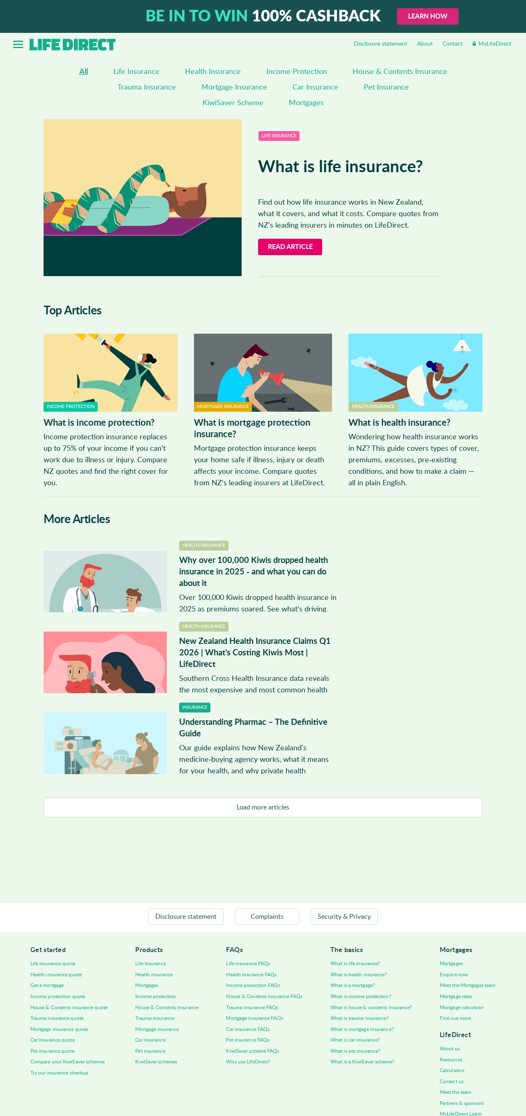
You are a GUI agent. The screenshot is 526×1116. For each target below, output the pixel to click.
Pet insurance (150, 1051)
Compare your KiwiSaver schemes (67, 1061)
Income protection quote (57, 996)
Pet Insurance (386, 87)
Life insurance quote (52, 963)
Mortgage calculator (462, 1007)
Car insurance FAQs (248, 1029)
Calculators (452, 1070)
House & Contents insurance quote (69, 1007)
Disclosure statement (380, 44)
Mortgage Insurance (234, 87)
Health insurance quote (56, 974)
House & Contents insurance (166, 1007)
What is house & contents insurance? (371, 1007)
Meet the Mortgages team (468, 985)
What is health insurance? (358, 974)
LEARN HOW (428, 16)
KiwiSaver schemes (156, 1061)
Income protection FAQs (253, 985)
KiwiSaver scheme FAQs (252, 1051)
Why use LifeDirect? (248, 1061)
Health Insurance (213, 72)
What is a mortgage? (352, 985)
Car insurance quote (52, 1040)
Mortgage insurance (157, 1029)
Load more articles (263, 807)
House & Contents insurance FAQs (264, 996)
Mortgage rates (456, 996)
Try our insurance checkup (59, 1072)
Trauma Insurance (147, 87)
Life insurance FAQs (248, 963)
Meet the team (455, 1092)
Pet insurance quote (52, 1051)
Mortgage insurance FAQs (254, 1018)
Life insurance (150, 963)
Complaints (267, 916)
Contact (453, 44)
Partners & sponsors (462, 1103)
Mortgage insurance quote (59, 1029)
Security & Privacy (344, 916)
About (425, 44)
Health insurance (154, 974)
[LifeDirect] (72, 44)
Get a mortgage (47, 985)
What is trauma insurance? (359, 1018)
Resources (451, 1059)
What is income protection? (360, 996)
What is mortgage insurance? (362, 1029)
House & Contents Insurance (400, 72)
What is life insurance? (355, 963)
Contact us (452, 1081)
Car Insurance (315, 87)
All (83, 72)
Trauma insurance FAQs (252, 1007)
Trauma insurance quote (56, 1018)
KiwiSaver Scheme (233, 103)
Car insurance (150, 1040)
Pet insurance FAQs (247, 1040)
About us (450, 1048)
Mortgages (306, 103)
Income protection (155, 996)
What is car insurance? (355, 1040)
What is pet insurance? (355, 1051)
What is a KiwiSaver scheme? (362, 1061)
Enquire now (454, 974)
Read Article (290, 247)
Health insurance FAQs (251, 974)
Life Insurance (136, 72)
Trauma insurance (154, 1018)
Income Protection (296, 72)
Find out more (455, 1018)
